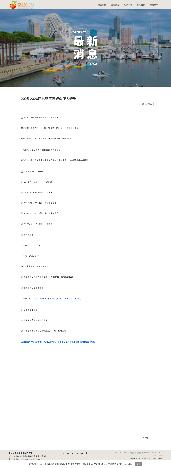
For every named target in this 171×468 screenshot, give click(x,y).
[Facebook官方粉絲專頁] (68, 453)
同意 (138, 464)
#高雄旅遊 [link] (84, 342)
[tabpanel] (85, 48)
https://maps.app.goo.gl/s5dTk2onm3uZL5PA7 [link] (57, 298)
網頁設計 (133, 453)
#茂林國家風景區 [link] (71, 342)
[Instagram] (72, 453)
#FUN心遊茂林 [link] (49, 342)
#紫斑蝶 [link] (60, 342)
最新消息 (149, 104)
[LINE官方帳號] (63, 453)
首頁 (142, 104)
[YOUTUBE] (77, 453)
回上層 (145, 438)
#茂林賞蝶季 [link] (36, 342)
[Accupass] (86, 453)
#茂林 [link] (92, 342)
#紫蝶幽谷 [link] (25, 342)
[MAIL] (82, 453)
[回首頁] (22, 4)
